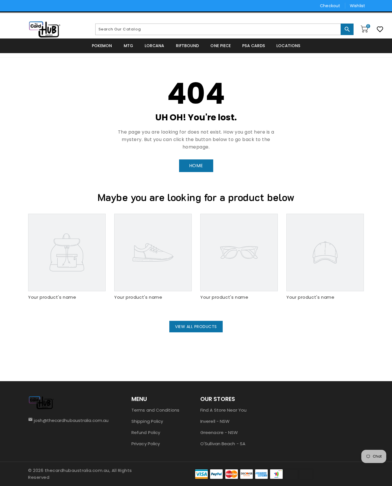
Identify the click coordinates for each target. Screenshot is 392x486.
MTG (128, 46)
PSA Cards (253, 46)
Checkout (330, 6)
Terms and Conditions (155, 410)
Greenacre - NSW (219, 432)
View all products (196, 326)
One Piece (220, 46)
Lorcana (154, 46)
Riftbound (187, 46)
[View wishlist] (380, 29)
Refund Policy (145, 432)
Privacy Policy (145, 444)
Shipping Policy (147, 421)
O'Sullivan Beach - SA (222, 444)
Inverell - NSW (215, 421)
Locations (288, 46)
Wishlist (357, 6)
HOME (196, 165)
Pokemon (102, 46)
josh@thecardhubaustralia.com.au (69, 420)
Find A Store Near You (223, 410)
